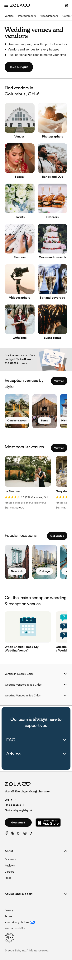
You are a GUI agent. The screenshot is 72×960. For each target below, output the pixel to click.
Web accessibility (15, 928)
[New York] (17, 562)
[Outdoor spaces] (17, 411)
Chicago (44, 571)
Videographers (49, 15)
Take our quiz (18, 67)
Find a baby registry (17, 810)
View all (59, 380)
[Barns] (44, 411)
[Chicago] (44, 562)
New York (17, 571)
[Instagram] (25, 834)
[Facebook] (6, 834)
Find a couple (13, 804)
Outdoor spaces (17, 420)
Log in (8, 799)
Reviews (10, 865)
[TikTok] (31, 834)
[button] (47, 460)
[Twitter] (19, 834)
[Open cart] (66, 5)
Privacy (9, 910)
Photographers (27, 15)
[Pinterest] (13, 834)
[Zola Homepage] (20, 5)
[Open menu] (6, 5)
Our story (10, 859)
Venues (9, 15)
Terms (23, 362)
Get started (57, 535)
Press (8, 877)
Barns (44, 420)
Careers (9, 871)
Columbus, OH (20, 94)
